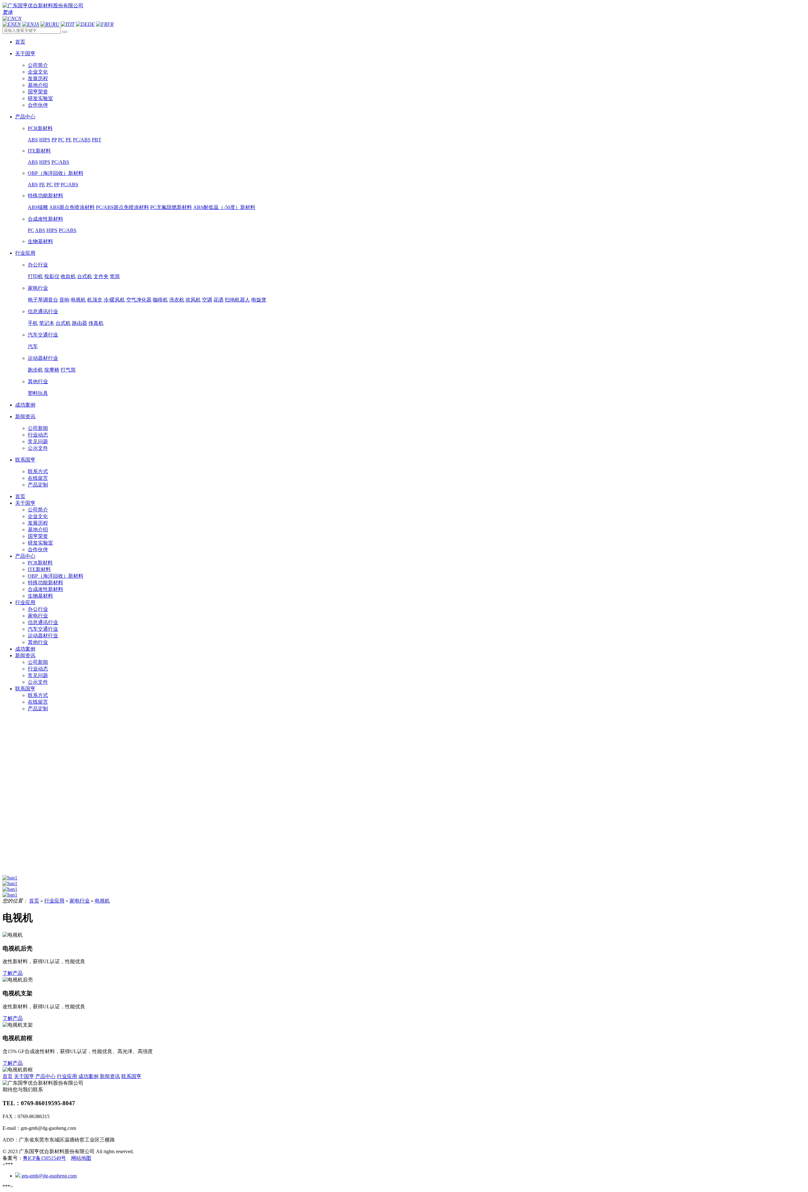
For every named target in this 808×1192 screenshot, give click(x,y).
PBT (96, 139)
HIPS (44, 139)
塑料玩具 (38, 393)
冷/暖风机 (114, 299)
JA (36, 24)
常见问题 (38, 441)
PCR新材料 (40, 128)
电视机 (78, 299)
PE (69, 139)
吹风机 (193, 299)
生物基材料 (40, 241)
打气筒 (68, 369)
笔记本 (46, 323)
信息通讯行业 (43, 311)
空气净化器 (139, 299)
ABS (33, 139)
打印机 (35, 276)
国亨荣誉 (38, 91)
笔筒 (115, 276)
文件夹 (101, 276)
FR (110, 24)
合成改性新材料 (45, 219)
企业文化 (38, 71)
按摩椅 (51, 369)
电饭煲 (258, 299)
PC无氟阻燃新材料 (171, 207)
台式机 (84, 276)
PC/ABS (82, 139)
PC (61, 139)
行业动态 (38, 435)
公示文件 (38, 448)
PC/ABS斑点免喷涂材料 (122, 207)
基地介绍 (38, 85)
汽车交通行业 (43, 334)
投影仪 (51, 276)
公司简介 (38, 65)
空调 (207, 299)
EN (17, 24)
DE (91, 24)
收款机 (68, 276)
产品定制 (38, 484)
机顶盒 (94, 299)
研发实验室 (40, 98)
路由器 (79, 323)
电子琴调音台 (43, 299)
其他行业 (38, 381)
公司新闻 (38, 428)
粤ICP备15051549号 (44, 1158)
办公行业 (38, 264)
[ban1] (10, 877)
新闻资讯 (25, 655)
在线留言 (38, 478)
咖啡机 (160, 299)
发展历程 (38, 78)
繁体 (8, 12)
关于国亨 (25, 503)
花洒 (218, 299)
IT (72, 24)
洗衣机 (176, 299)
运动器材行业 (43, 358)
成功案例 (25, 649)
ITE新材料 (39, 150)
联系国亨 (25, 688)
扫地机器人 (237, 299)
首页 (20, 496)
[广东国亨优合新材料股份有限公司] (43, 5)
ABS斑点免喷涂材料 (72, 207)
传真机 (96, 323)
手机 (33, 323)
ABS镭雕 (38, 207)
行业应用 (25, 602)
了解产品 (13, 973)
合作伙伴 (38, 105)
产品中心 (25, 556)
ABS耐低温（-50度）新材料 (224, 207)
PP (54, 139)
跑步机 (35, 369)
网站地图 (81, 1158)
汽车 (33, 346)
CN (18, 18)
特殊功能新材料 (45, 195)
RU (55, 24)
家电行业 (38, 288)
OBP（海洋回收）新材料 (55, 173)
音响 (64, 299)
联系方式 (38, 471)
